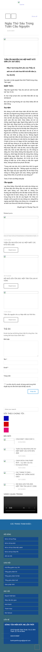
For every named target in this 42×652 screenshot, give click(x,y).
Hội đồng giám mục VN (12, 567)
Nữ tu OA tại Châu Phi (11, 552)
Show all (34, 16)
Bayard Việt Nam (10, 596)
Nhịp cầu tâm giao (11, 600)
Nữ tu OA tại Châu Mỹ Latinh (14, 547)
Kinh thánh (8, 604)
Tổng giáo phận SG (11, 572)
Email (6, 367)
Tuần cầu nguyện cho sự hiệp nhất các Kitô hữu (19, 314)
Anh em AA (8, 556)
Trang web (7, 376)
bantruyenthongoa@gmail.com (20, 640)
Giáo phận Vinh (10, 584)
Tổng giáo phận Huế (11, 580)
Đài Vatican (8, 613)
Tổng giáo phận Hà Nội (12, 576)
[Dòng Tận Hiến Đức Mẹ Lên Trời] (21, 4)
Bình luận (7, 339)
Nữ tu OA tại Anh (10, 543)
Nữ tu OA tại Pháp (10, 539)
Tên (5, 359)
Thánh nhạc (8, 608)
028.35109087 (14, 636)
